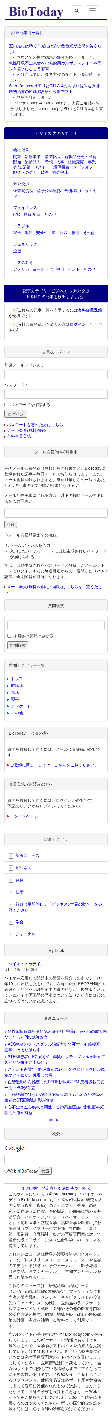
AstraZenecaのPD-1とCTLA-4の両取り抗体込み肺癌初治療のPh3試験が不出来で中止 (54, 88)
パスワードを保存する (30, 404)
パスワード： (16, 385)
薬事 (15, 699)
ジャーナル (25, 933)
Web (12, 1171)
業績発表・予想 (39, 162)
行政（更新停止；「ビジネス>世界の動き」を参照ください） (55, 907)
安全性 (42, 232)
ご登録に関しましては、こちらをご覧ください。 (54, 765)
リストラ (42, 167)
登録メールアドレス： (24, 365)
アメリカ (21, 269)
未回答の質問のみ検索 (33, 636)
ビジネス (23, 867)
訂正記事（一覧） (27, 32)
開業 (17, 156)
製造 (75, 232)
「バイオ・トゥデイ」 (24, 963)
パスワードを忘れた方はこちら (35, 424)
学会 (19, 921)
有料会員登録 (19, 436)
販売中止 (60, 172)
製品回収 (60, 232)
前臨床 (17, 685)
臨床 (15, 692)
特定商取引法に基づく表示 (66, 1188)
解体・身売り (25, 172)
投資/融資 (32, 214)
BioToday (29, 1171)
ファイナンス (25, 207)
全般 (17, 251)
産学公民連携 (49, 190)
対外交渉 (21, 183)
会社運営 (21, 149)
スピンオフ (83, 167)
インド (74, 269)
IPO (16, 214)
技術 (19, 891)
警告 (17, 232)
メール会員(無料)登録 (26, 430)
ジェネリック (25, 244)
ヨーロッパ (43, 269)
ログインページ (24, 816)
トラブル (21, 225)
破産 (45, 172)
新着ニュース (27, 855)
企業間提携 (23, 190)
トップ (17, 678)
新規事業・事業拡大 (43, 156)
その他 (50, 214)
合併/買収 (73, 190)
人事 (60, 162)
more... (55, 1119)
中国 (60, 269)
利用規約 (30, 1188)
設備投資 (61, 167)
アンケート (21, 706)
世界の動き (23, 262)
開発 (19, 879)
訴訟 (29, 232)
